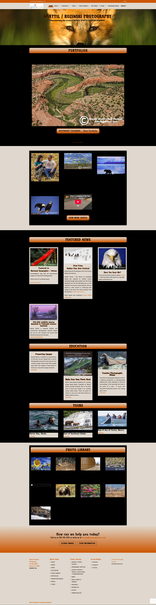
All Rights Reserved (117, 564)
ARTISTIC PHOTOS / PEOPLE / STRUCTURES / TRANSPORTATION (78, 572)
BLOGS (53, 562)
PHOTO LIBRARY (83, 6)
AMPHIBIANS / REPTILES (78, 567)
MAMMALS (75, 584)
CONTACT (123, 6)
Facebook (95, 562)
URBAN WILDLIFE (77, 593)
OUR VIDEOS (94, 6)
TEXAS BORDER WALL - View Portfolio (78, 131)
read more (34, 369)
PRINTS (53, 581)
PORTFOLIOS (64, 6)
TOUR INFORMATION (87, 543)
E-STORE (101, 6)
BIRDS (73, 577)
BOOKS (53, 565)
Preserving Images (43, 354)
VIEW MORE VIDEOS (78, 218)
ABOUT (56, 6)
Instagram (95, 565)
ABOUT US (45, 187)
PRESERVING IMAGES (113, 6)
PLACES (74, 590)
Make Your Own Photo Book (78, 379)
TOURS (73, 6)
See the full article (35, 282)
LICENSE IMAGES (67, 543)
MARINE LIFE (75, 587)
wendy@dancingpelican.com (94, 537)
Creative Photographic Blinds (112, 374)
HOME (50, 6)
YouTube (94, 567)
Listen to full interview (36, 337)
